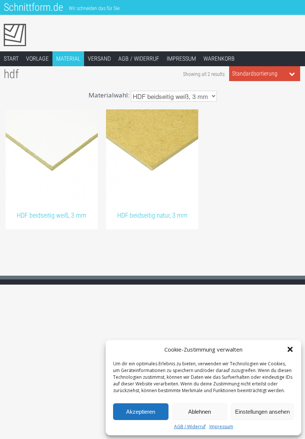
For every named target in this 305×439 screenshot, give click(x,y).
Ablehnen (199, 411)
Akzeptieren (140, 411)
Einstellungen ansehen (262, 411)
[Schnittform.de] (71, 35)
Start (11, 58)
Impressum (221, 427)
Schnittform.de (33, 7)
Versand (99, 58)
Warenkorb (219, 58)
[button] (290, 349)
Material (68, 58)
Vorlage (37, 58)
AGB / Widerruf (190, 427)
